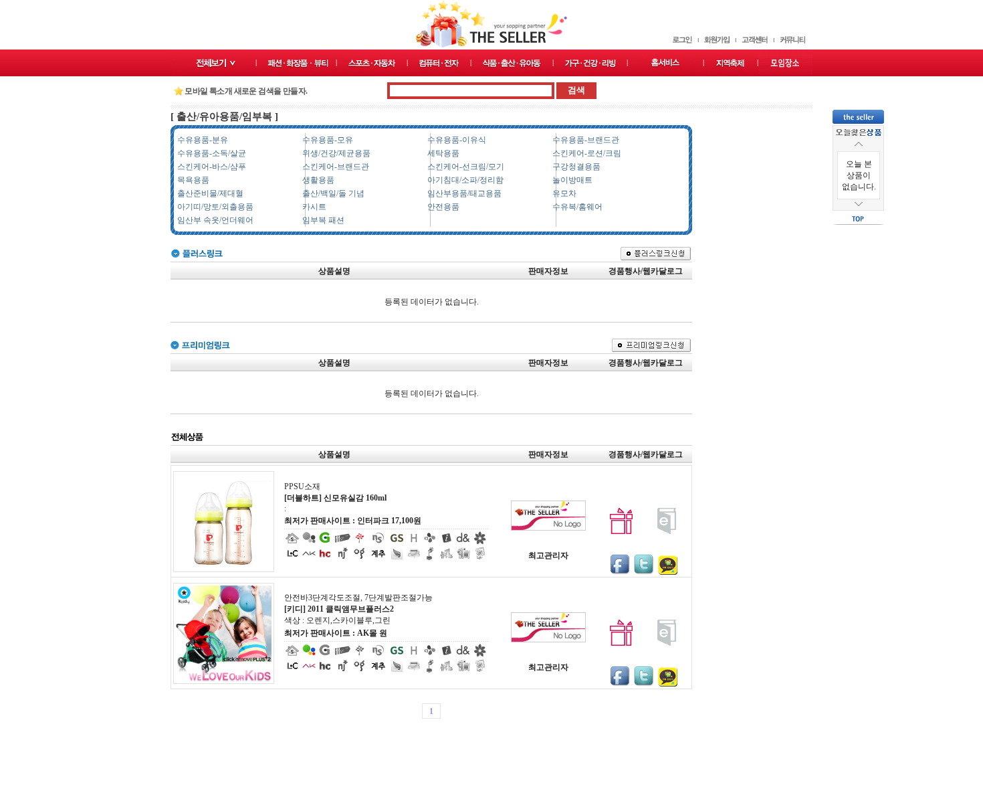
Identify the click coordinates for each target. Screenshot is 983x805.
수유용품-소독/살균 (211, 153)
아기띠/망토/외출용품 (215, 206)
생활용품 (318, 180)
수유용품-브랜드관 (585, 140)
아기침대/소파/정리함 (465, 180)
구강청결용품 (576, 166)
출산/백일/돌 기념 (333, 193)
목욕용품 (193, 180)
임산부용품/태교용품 (464, 193)
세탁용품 (443, 153)
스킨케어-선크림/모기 (465, 166)
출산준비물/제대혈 (210, 193)
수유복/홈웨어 (577, 206)
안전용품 (443, 206)
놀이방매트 (572, 180)
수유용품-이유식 (456, 140)
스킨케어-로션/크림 (586, 153)
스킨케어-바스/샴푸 (211, 166)
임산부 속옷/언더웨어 (215, 220)
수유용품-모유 (327, 140)
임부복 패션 (323, 220)
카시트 (314, 206)
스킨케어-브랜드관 (335, 166)
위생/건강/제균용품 (336, 153)
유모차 (564, 193)
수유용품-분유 (202, 140)
